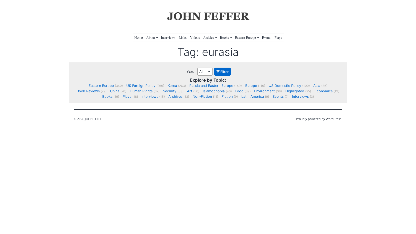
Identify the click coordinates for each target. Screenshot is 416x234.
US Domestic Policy (285, 85)
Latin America (252, 96)
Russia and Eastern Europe (211, 85)
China (114, 91)
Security (169, 91)
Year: (190, 71)
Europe (251, 85)
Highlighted (294, 91)
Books (224, 37)
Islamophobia (214, 91)
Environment (264, 91)
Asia (316, 85)
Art (189, 91)
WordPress (333, 119)
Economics (324, 91)
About (150, 37)
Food (239, 91)
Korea (172, 85)
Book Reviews (88, 91)
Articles (208, 37)
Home (138, 37)
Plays (278, 37)
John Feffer (94, 119)
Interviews (168, 37)
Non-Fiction (202, 96)
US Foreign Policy (140, 85)
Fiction (227, 96)
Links (183, 37)
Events (266, 37)
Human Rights (141, 91)
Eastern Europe (245, 37)
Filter (224, 72)
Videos (195, 37)
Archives (175, 96)
